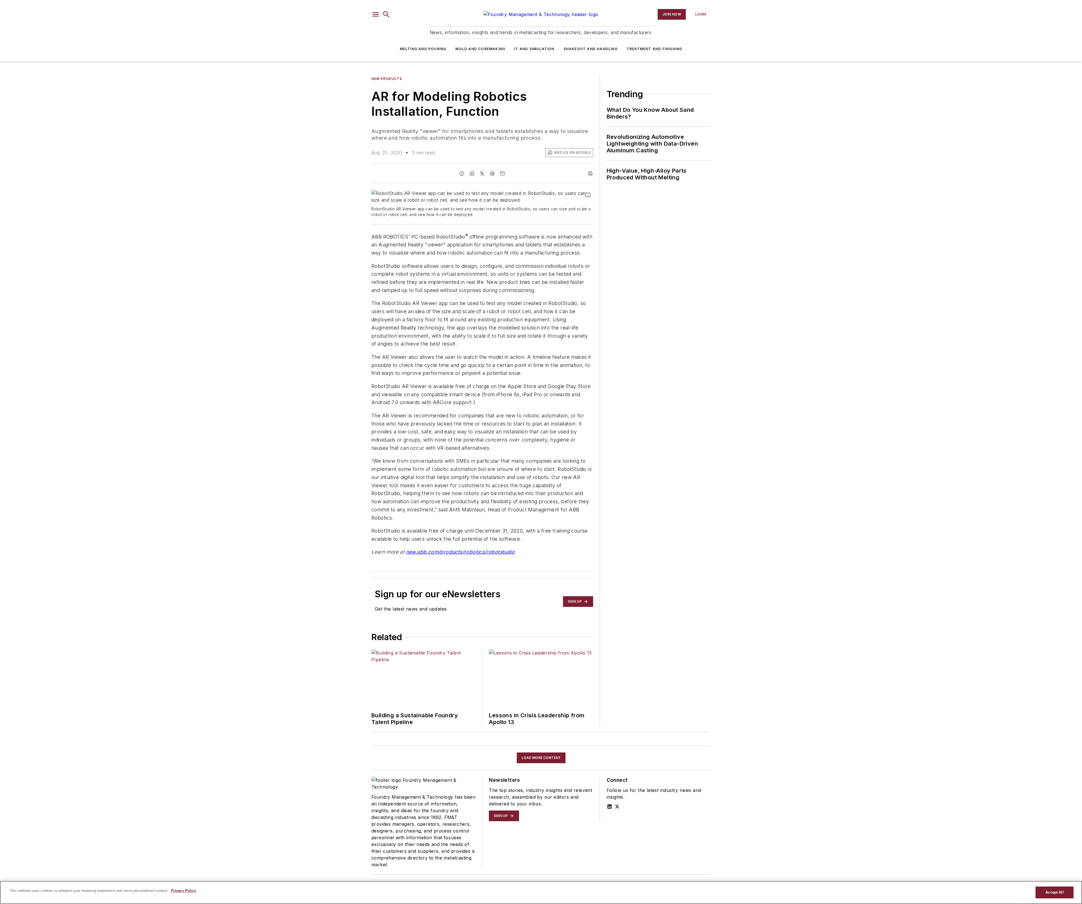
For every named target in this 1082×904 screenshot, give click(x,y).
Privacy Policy (183, 891)
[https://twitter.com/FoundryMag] (617, 806)
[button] (375, 14)
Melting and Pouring (423, 49)
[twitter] (482, 173)
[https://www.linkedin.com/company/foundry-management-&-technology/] (609, 806)
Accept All (1054, 892)
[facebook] (462, 173)
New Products (386, 79)
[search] (386, 14)
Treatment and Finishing (654, 49)
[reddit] (492, 173)
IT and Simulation (534, 49)
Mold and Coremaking (480, 49)
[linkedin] (472, 173)
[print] (590, 173)
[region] (541, 892)
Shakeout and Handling (591, 49)
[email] (502, 173)
